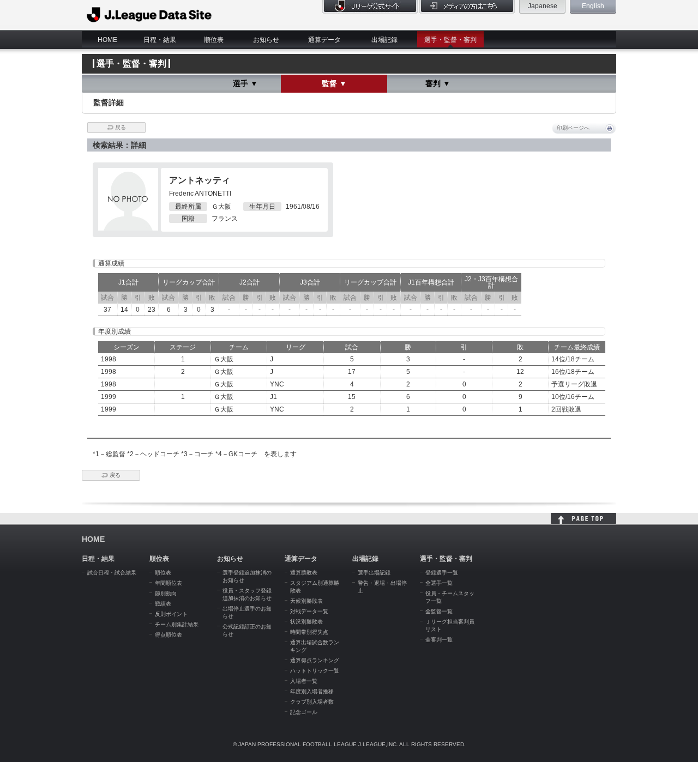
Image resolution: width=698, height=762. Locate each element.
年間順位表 (168, 583)
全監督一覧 (439, 611)
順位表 (214, 40)
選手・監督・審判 (450, 40)
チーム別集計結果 (176, 624)
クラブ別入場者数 (312, 702)
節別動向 (166, 593)
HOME (107, 40)
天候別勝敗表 (306, 601)
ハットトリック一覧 (314, 671)
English (593, 6)
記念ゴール (303, 712)
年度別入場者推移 (312, 691)
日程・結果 (159, 40)
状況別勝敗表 (306, 622)
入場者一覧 (303, 681)
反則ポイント (171, 614)
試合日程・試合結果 (111, 573)
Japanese (542, 6)
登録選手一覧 (441, 573)
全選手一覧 (439, 583)
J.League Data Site (150, 14)
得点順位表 (168, 635)
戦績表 (163, 604)
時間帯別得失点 (309, 632)
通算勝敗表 (303, 573)
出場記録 (384, 40)
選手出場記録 (374, 573)
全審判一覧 (439, 640)
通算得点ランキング (314, 660)
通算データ (324, 40)
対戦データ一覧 (309, 611)
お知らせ (266, 40)
